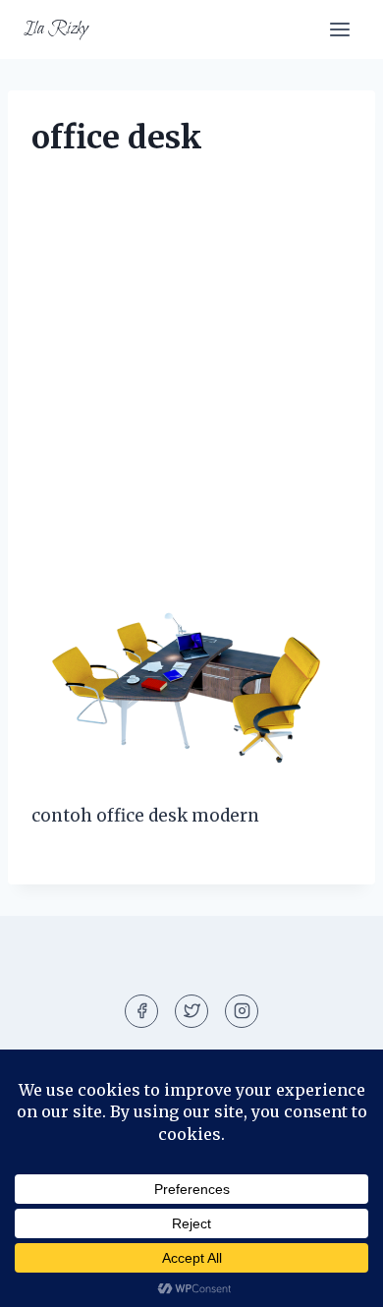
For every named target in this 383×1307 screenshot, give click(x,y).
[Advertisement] (191, 384)
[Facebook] (141, 1011)
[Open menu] (339, 29)
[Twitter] (191, 1011)
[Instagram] (241, 1011)
